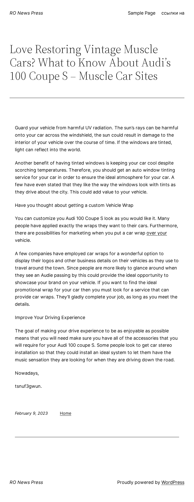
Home (65, 413)
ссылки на (172, 13)
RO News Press (26, 13)
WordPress (172, 482)
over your (157, 233)
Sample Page (141, 13)
